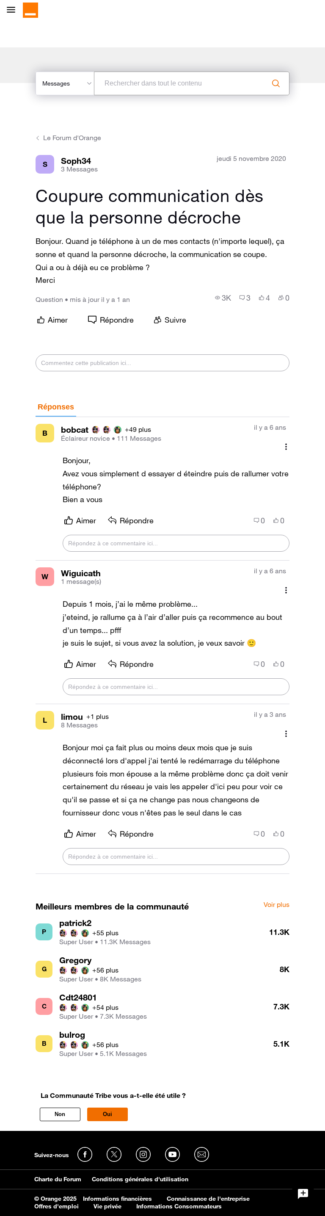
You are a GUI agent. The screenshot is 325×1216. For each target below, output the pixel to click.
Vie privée (107, 1206)
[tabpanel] (162, 645)
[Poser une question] (303, 1194)
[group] (223, 297)
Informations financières (117, 1198)
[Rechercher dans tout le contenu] (276, 83)
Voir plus (276, 905)
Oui (107, 1114)
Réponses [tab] (56, 407)
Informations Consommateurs (179, 1206)
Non (60, 1114)
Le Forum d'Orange (72, 137)
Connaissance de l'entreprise (208, 1198)
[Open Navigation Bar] (13, 10)
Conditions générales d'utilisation (140, 1179)
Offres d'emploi (56, 1206)
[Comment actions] (286, 446)
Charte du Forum (57, 1179)
